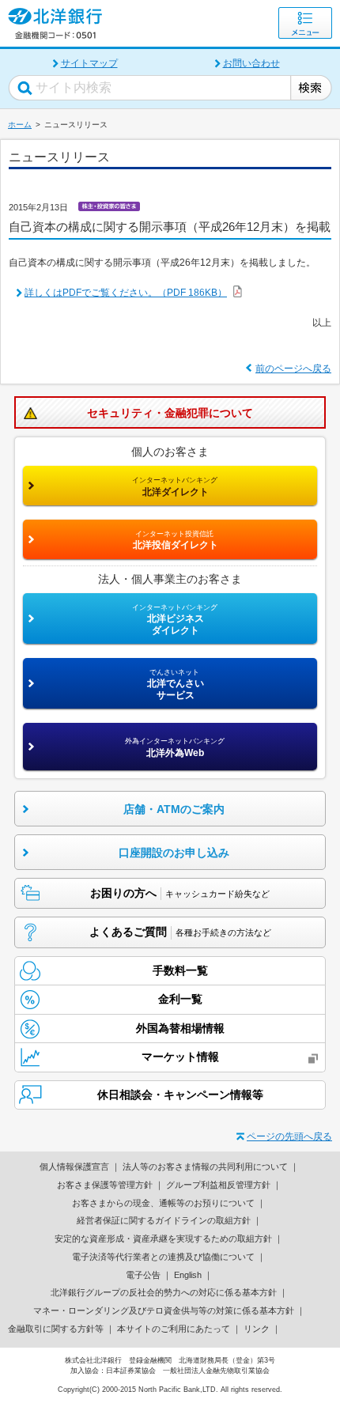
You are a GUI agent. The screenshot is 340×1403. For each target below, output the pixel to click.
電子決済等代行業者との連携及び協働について (163, 1256)
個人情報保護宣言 (74, 1166)
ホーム (20, 124)
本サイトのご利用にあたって (173, 1328)
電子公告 (143, 1275)
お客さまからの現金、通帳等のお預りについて (163, 1203)
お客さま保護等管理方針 (105, 1184)
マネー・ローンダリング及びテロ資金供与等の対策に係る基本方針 (163, 1310)
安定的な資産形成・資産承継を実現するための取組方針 (163, 1238)
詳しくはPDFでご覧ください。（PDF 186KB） (126, 292)
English (188, 1275)
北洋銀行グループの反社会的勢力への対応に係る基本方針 (164, 1292)
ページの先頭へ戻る (289, 1136)
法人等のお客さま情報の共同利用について (205, 1166)
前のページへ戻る (293, 368)
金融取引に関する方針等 (56, 1328)
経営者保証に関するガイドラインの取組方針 (164, 1220)
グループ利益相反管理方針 (218, 1184)
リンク (257, 1328)
